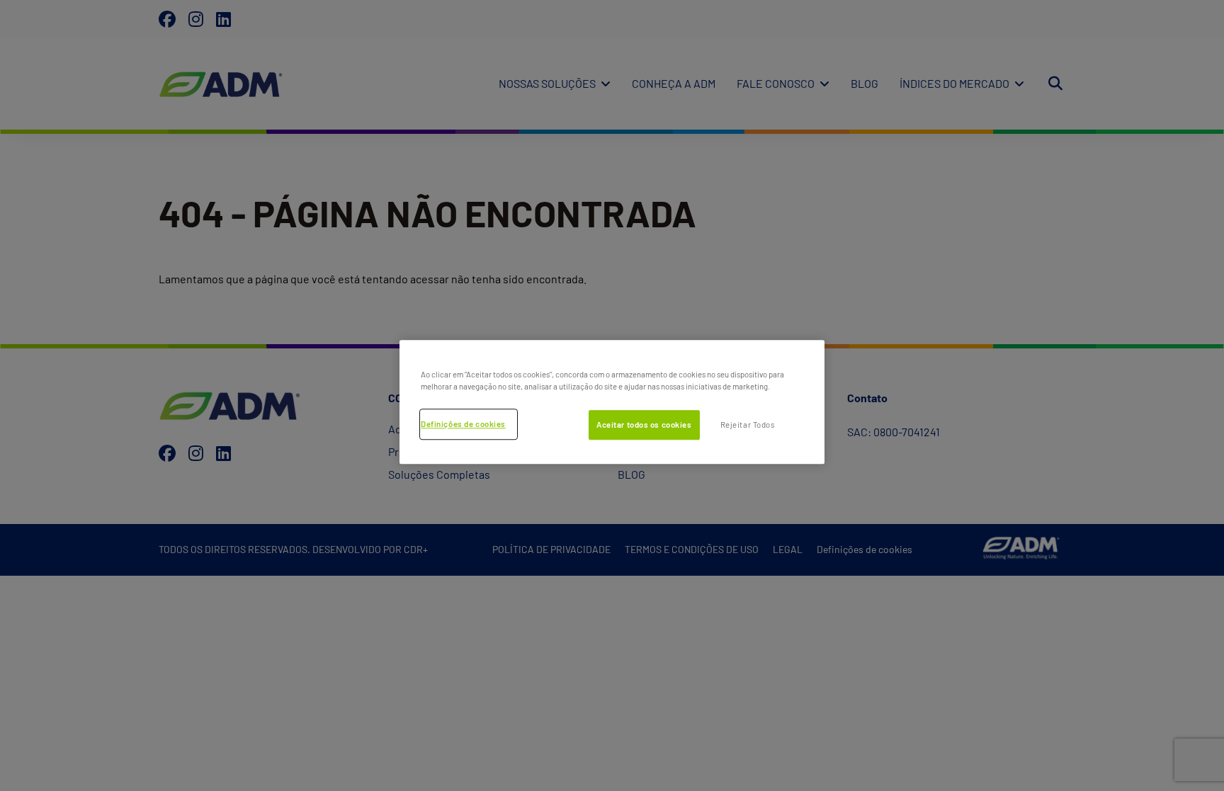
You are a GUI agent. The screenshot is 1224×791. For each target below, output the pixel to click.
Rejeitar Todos (747, 424)
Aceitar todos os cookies (644, 424)
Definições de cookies (463, 423)
